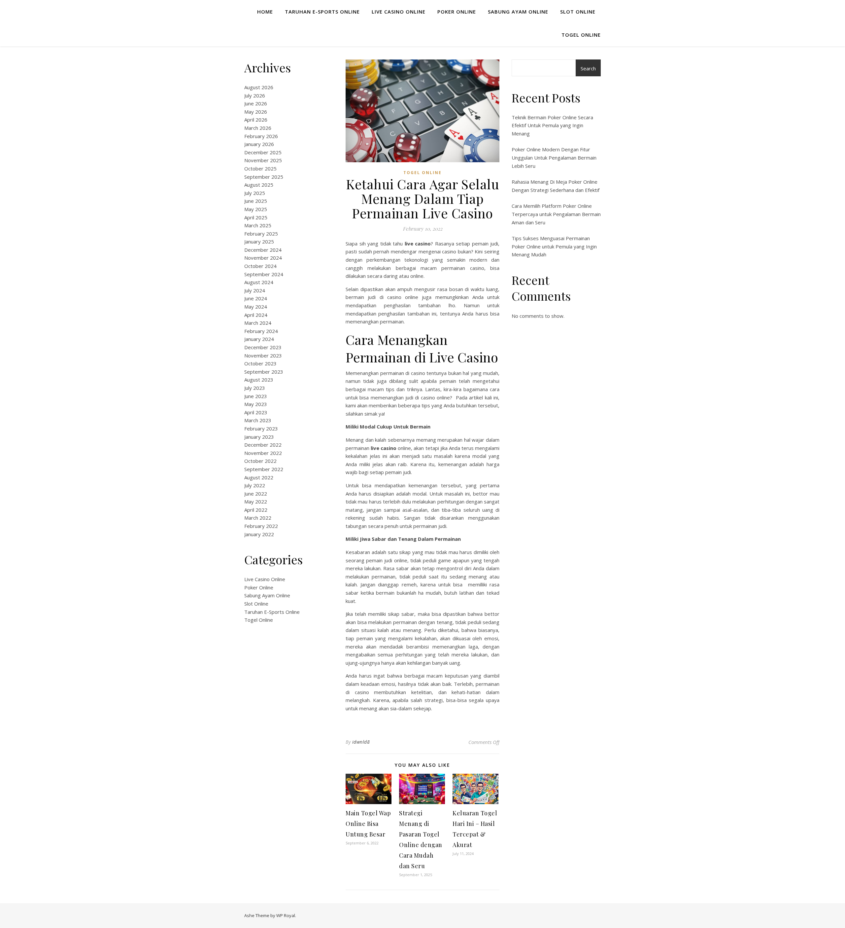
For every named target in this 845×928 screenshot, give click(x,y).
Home (265, 11)
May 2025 (255, 209)
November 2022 (263, 453)
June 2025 (255, 201)
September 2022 (263, 469)
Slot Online (577, 11)
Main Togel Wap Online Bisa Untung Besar (368, 823)
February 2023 (261, 428)
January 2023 (259, 436)
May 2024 (255, 306)
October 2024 (260, 266)
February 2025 (261, 233)
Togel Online (581, 34)
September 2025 (263, 176)
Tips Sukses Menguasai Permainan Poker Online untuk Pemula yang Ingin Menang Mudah (554, 246)
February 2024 (261, 331)
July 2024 (254, 290)
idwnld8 (361, 742)
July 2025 (254, 193)
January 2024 (259, 339)
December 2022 (263, 444)
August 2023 (258, 379)
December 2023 (263, 347)
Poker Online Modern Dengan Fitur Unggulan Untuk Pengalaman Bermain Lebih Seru (554, 157)
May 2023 (255, 404)
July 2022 (254, 485)
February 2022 (261, 526)
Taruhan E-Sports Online (322, 11)
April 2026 (255, 119)
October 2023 (260, 363)
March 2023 (257, 420)
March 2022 (257, 517)
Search (588, 68)
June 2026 (255, 103)
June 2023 (255, 396)
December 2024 (263, 249)
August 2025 (258, 184)
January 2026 (259, 144)
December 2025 (263, 152)
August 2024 (258, 282)
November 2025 (263, 160)
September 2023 (263, 371)
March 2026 (257, 128)
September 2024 (263, 274)
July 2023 (254, 388)
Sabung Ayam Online (518, 11)
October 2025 (260, 168)
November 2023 (263, 355)
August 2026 (258, 87)
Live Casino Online (398, 11)
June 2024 (255, 298)
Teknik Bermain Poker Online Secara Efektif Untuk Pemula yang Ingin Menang (552, 125)
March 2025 (257, 225)
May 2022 (255, 501)
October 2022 (260, 461)
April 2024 (255, 315)
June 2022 (255, 493)
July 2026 (254, 95)
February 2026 (261, 136)
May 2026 (255, 111)
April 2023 (255, 412)
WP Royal (285, 915)
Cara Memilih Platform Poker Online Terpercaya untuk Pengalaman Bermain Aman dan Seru (556, 214)
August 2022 (258, 477)
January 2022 (259, 534)
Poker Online (456, 11)
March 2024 (257, 322)
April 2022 (255, 509)
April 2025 (255, 217)
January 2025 (259, 241)
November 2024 (263, 257)
